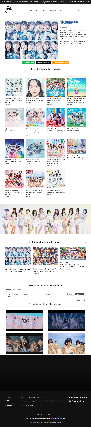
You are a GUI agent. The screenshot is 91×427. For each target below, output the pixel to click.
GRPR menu (59, 422)
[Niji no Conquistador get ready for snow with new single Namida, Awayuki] (45, 256)
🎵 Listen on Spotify (28, 62)
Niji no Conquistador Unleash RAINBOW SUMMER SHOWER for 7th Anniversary (72, 266)
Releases (52, 10)
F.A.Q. (60, 10)
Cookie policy (53, 422)
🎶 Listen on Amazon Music (60, 62)
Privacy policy (39, 422)
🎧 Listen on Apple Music (43, 62)
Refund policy (32, 422)
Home (30, 10)
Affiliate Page (8, 405)
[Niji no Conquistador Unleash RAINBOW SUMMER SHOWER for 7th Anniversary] (73, 253)
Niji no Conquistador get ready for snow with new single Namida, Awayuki (45, 271)
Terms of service (46, 422)
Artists (43, 10)
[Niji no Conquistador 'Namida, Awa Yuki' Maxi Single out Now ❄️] (18, 256)
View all (84, 242)
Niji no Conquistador (13, 17)
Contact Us (8, 402)
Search (7, 400)
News (36, 10)
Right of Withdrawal (10, 408)
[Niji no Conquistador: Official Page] (73, 22)
